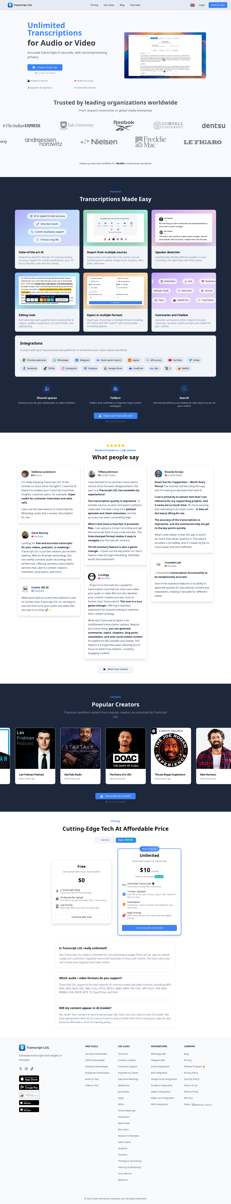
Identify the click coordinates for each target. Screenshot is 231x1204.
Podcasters (123, 1116)
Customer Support (127, 1066)
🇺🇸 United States (107, 475)
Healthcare (123, 1085)
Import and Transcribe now (118, 415)
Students (122, 1148)
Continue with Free (82, 916)
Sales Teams (124, 1142)
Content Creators (127, 1060)
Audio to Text (92, 1079)
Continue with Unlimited (149, 927)
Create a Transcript (47, 67)
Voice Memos (125, 1173)
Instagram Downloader (97, 1072)
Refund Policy (191, 1091)
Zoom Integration (160, 1066)
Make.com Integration (162, 1097)
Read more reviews (118, 669)
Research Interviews (128, 1135)
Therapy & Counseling (129, 1160)
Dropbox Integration (162, 1085)
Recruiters (123, 1129)
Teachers (122, 1154)
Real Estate (124, 1123)
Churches (123, 1053)
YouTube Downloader (96, 1053)
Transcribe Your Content (118, 796)
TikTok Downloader (95, 1060)
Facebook (39, 590)
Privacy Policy (191, 1072)
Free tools (135, 4)
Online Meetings (127, 1110)
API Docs (188, 1097)
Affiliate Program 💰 (194, 1066)
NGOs (121, 1104)
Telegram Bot (158, 1060)
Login (202, 4)
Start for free (218, 4)
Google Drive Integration (164, 1079)
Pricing (94, 4)
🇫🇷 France (36, 475)
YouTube (38, 536)
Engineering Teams (128, 1072)
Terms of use (191, 1085)
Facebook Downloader (96, 1066)
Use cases (109, 4)
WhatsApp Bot (158, 1053)
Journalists (123, 1091)
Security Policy (191, 1079)
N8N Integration (159, 1104)
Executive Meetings (128, 1079)
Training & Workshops (129, 1167)
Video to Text (91, 1085)
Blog (122, 4)
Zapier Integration (160, 1091)
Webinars (123, 1179)
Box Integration (159, 1072)
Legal (121, 1097)
